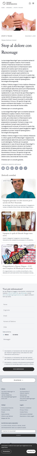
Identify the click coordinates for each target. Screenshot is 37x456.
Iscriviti (18, 435)
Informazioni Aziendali (26, 414)
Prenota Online (5, 410)
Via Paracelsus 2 (24, 391)
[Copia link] (25, 168)
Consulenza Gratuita (7, 408)
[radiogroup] (18, 335)
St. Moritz (15, 334)
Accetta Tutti (31, 451)
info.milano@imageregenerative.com (13, 295)
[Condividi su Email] (21, 168)
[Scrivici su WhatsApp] (30, 3)
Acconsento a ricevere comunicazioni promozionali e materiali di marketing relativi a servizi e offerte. (19, 363)
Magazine (9, 7)
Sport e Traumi (18, 7)
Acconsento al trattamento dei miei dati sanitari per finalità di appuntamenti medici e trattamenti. (19, 358)
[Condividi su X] (16, 168)
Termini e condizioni (25, 408)
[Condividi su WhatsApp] (12, 168)
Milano (7, 334)
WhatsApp (24, 293)
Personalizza (6, 451)
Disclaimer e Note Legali (27, 416)
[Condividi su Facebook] (3, 168)
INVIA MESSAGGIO (18, 369)
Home (2, 7)
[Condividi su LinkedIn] (7, 168)
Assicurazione (5, 414)
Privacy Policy (24, 410)
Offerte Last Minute (7, 416)
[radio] (3, 334)
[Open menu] (33, 3)
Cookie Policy (24, 412)
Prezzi (3, 412)
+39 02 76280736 (13, 293)
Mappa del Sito (5, 418)
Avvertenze (17, 380)
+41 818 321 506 (24, 397)
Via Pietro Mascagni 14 (8, 391)
